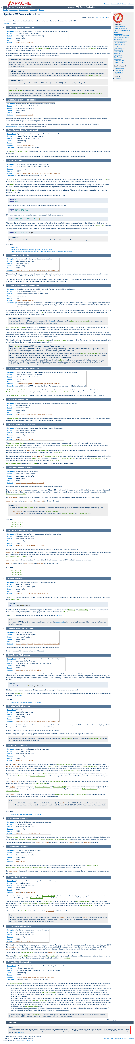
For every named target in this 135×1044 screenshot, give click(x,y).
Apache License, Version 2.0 (24, 1040)
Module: (10, 42)
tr (110, 17)
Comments (118, 78)
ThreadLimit (117, 59)
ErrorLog (71, 610)
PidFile (116, 46)
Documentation (23, 10)
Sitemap (131, 4)
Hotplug (51, 321)
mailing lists (20, 1032)
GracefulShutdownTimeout (122, 30)
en (100, 17)
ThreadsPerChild (119, 60)
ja (107, 17)
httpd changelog (119, 68)
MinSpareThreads (119, 44)
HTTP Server (13, 10)
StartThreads (118, 57)
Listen (116, 32)
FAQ (119, 4)
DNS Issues (14, 247)
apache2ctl (59, 622)
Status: (6, 23)
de (97, 17)
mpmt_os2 (57, 173)
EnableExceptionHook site (15, 126)
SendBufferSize (119, 52)
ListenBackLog (118, 34)
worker (23, 42)
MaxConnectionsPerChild (121, 37)
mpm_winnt (39, 173)
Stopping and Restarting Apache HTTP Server (26, 702)
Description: (8, 21)
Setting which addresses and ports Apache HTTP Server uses (31, 249)
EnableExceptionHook (120, 28)
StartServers (118, 55)
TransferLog (83, 610)
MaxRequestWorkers (120, 41)
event (18, 42)
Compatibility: (12, 147)
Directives (114, 4)
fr (104, 17)
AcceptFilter (100, 225)
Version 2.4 (33, 10)
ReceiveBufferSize (119, 48)
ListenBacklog (66, 445)
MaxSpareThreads (119, 43)
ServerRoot (92, 48)
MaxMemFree (118, 39)
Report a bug (119, 73)
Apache (5, 10)
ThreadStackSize (119, 62)
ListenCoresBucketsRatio (121, 35)
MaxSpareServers (17, 526)
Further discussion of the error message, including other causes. (42, 251)
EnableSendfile (95, 739)
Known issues (119, 70)
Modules (106, 4)
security (58, 615)
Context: (10, 38)
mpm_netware (48, 173)
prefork (30, 42)
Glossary (124, 4)
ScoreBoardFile (118, 50)
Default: (9, 36)
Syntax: (9, 33)
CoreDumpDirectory (120, 26)
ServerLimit (117, 53)
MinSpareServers (17, 574)
